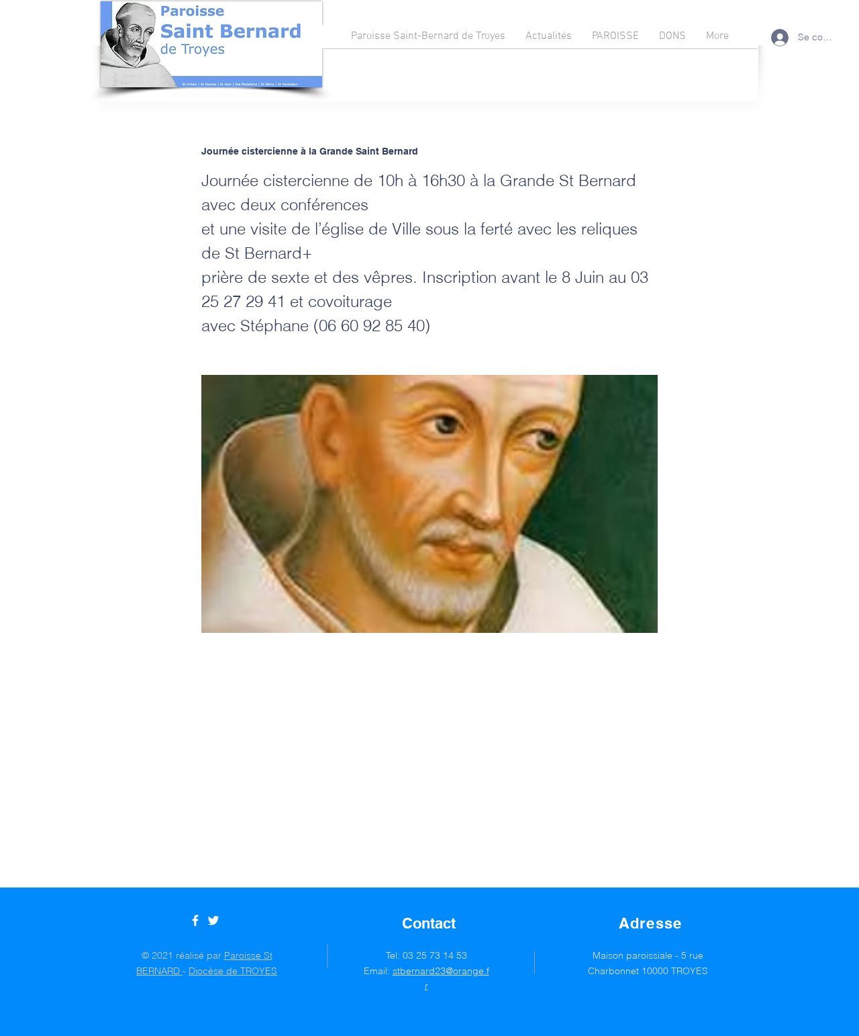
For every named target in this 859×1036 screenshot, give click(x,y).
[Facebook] (195, 920)
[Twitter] (213, 920)
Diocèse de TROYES (233, 971)
